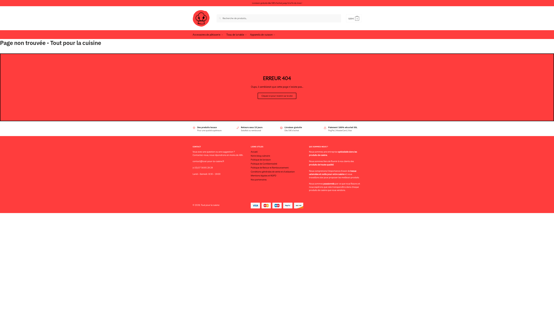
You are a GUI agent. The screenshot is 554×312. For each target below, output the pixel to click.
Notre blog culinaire (260, 155)
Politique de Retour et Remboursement (270, 167)
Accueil (254, 151)
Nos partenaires (259, 179)
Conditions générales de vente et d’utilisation (273, 171)
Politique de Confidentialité (264, 163)
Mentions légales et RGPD (263, 175)
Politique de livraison (261, 159)
